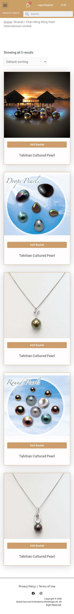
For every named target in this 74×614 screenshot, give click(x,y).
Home (8, 22)
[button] (5, 5)
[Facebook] (33, 593)
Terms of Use (47, 586)
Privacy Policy (27, 586)
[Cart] (28, 5)
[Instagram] (41, 593)
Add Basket (37, 144)
